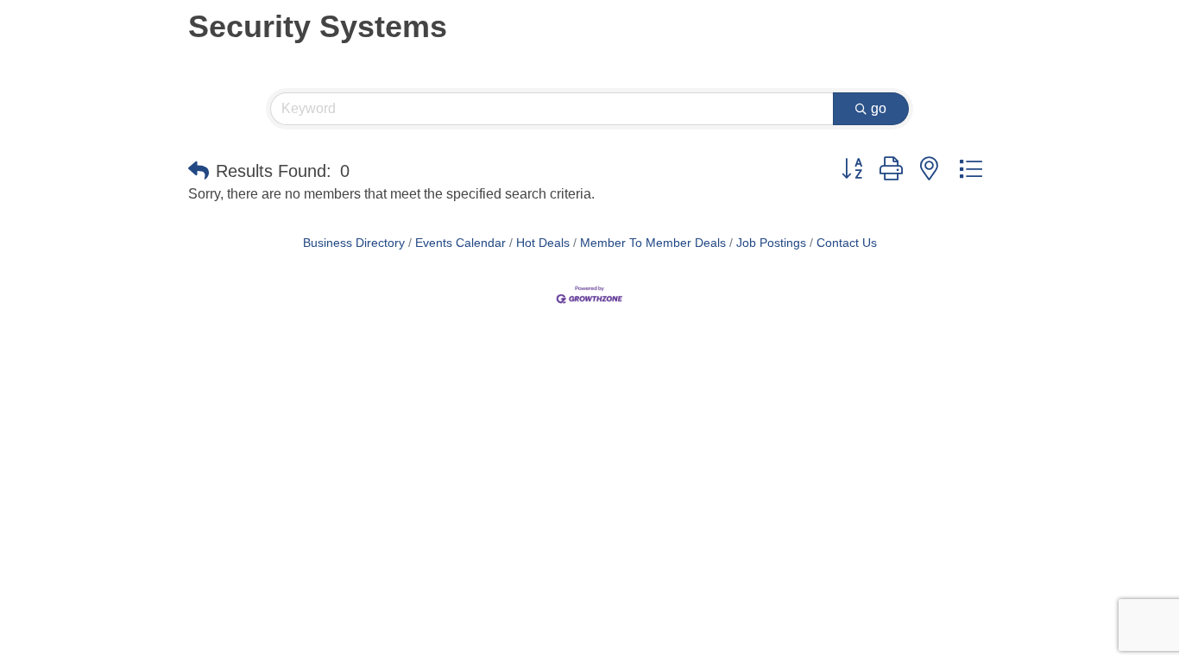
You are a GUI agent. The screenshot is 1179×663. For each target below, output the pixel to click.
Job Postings (771, 243)
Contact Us (846, 243)
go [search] (878, 108)
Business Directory (354, 243)
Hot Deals (543, 243)
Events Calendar (460, 243)
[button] (198, 170)
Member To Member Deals (653, 243)
